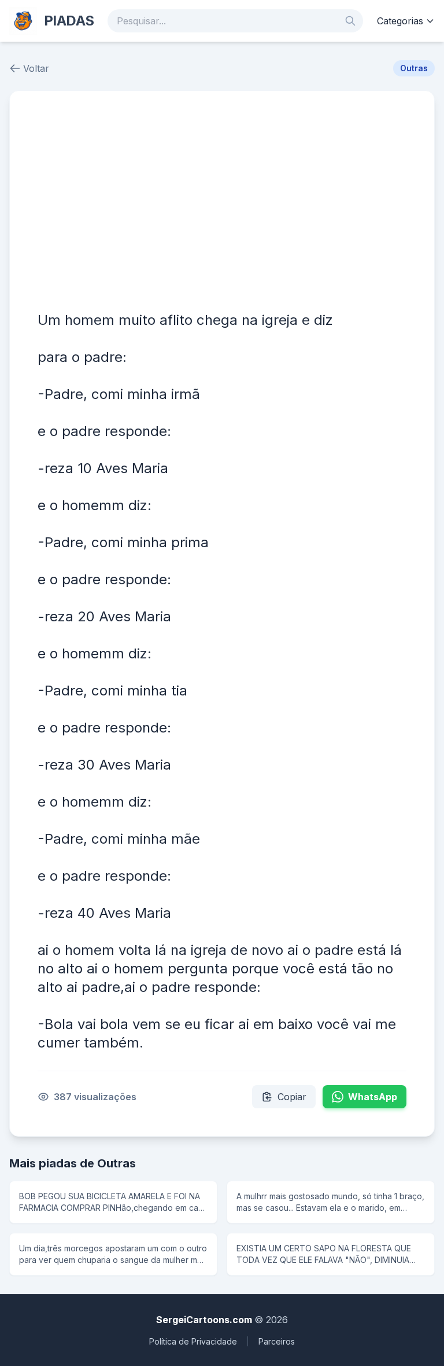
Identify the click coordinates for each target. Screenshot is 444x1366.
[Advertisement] (222, 205)
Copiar (292, 1097)
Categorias (400, 21)
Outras (414, 68)
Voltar (36, 68)
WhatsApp (372, 1097)
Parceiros (276, 1341)
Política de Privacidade (193, 1341)
